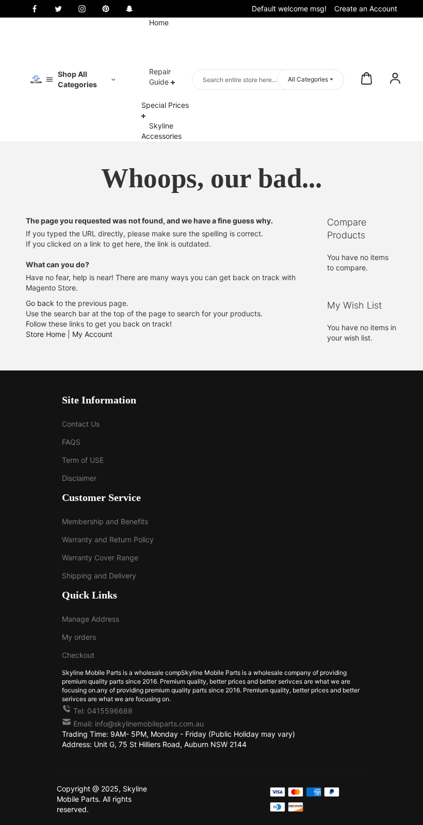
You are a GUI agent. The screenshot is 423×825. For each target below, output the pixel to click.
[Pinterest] (106, 9)
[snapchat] (129, 9)
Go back (40, 303)
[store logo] (36, 80)
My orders (79, 637)
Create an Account (365, 8)
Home (159, 22)
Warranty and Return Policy (108, 539)
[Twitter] (58, 9)
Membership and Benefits (105, 521)
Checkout (78, 655)
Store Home (46, 334)
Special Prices (165, 105)
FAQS (71, 442)
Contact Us (81, 423)
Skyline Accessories (161, 130)
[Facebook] (34, 9)
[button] (395, 79)
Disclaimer (79, 478)
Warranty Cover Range (100, 557)
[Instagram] (82, 9)
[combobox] (268, 79)
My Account (92, 334)
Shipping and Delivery (99, 575)
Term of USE (83, 460)
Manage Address (90, 618)
